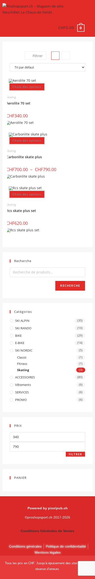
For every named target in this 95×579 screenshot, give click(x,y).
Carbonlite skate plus (24, 157)
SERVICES (22, 392)
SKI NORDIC (23, 350)
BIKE (18, 335)
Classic (22, 357)
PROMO (21, 400)
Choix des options (26, 87)
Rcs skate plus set (21, 210)
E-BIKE (19, 343)
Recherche (70, 286)
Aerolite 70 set (18, 103)
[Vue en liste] (66, 56)
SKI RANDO (23, 328)
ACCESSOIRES (25, 377)
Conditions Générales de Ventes (47, 531)
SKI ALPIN (22, 320)
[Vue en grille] (55, 56)
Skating (11, 97)
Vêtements (23, 385)
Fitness (22, 363)
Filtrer (75, 454)
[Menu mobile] (89, 27)
